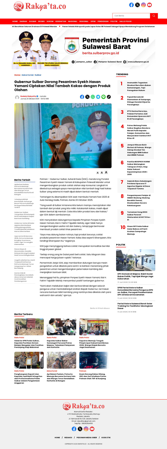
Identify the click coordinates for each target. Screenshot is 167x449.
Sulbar (32, 21)
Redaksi (68, 437)
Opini (93, 21)
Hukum (50, 21)
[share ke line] (104, 98)
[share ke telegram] (98, 98)
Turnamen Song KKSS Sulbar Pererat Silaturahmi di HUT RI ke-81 (139, 216)
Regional (83, 21)
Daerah (23, 21)
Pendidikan (103, 21)
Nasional (72, 21)
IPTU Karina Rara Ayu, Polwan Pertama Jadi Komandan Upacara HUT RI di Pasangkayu (139, 115)
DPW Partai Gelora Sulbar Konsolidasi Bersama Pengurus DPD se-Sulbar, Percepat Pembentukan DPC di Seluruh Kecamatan (135, 291)
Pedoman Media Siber (87, 437)
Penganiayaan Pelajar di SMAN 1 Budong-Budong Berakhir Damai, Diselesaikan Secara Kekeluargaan (139, 200)
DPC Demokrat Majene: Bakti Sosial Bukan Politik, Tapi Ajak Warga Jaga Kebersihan (135, 276)
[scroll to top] (159, 445)
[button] (97, 172)
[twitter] (138, 7)
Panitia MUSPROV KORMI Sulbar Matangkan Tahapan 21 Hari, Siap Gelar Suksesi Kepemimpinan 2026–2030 (138, 168)
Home (15, 21)
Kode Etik (106, 437)
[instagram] (144, 7)
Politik (114, 21)
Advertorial (27, 75)
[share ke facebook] (82, 98)
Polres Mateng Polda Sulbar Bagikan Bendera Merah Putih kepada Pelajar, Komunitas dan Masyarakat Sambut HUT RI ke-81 (139, 132)
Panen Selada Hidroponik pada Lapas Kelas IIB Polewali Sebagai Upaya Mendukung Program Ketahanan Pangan (102, 26)
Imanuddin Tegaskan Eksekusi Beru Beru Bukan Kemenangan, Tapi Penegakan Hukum (139, 86)
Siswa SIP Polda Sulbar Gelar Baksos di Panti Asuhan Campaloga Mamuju (137, 230)
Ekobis (41, 21)
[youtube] (150, 7)
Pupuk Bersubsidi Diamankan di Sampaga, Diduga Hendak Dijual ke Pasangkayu (139, 101)
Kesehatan (60, 21)
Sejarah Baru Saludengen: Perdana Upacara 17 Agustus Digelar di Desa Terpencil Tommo (139, 185)
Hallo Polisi (126, 21)
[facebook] (132, 7)
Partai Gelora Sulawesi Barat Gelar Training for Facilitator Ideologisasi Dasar (135, 306)
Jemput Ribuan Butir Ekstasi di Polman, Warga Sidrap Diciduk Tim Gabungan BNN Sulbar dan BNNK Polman (139, 150)
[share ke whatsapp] (93, 98)
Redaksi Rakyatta (28, 96)
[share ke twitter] (88, 98)
